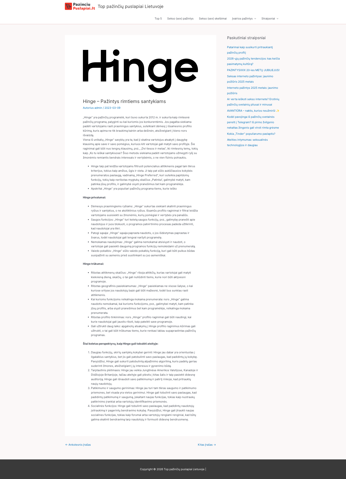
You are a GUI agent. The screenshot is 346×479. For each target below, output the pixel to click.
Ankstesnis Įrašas (78, 444)
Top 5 (158, 18)
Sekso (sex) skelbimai (213, 18)
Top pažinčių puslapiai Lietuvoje (130, 6)
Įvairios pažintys (242, 18)
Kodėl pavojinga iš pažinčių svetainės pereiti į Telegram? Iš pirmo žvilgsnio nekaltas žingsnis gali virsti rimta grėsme (253, 122)
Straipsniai (268, 18)
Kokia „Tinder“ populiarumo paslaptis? (251, 133)
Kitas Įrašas (207, 444)
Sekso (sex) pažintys (180, 18)
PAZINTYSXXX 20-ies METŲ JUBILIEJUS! (253, 70)
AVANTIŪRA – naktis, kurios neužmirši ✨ (253, 110)
